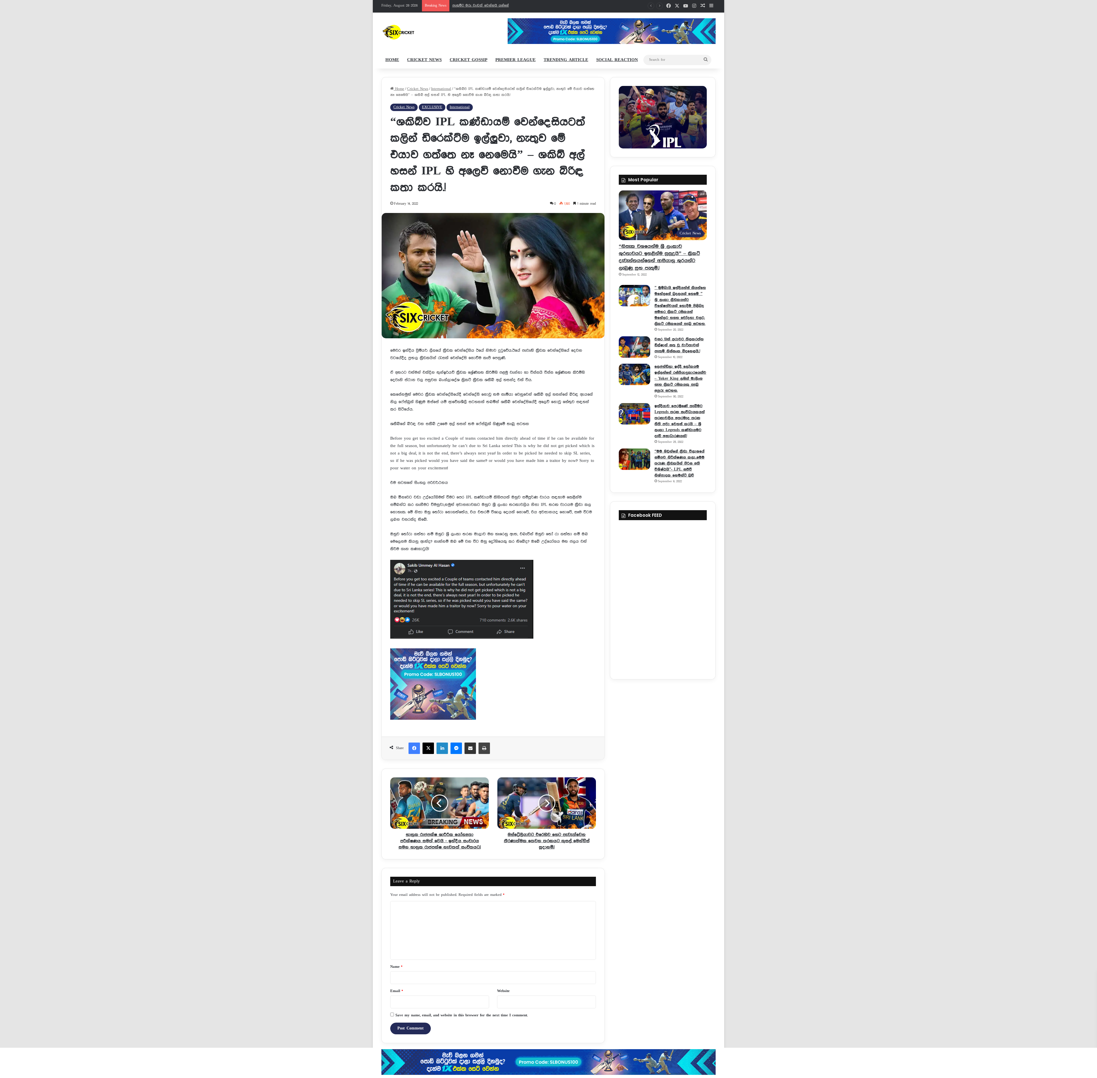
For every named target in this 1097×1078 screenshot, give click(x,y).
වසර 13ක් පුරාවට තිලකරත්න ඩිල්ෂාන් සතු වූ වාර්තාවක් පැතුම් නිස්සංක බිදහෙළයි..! (679, 345)
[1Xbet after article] (493, 685)
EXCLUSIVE (432, 107)
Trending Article (566, 60)
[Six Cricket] (415, 32)
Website (503, 991)
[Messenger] (456, 748)
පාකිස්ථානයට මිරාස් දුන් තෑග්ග (476, 5)
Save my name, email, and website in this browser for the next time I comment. (461, 1015)
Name (396, 967)
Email (396, 991)
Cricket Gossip (468, 60)
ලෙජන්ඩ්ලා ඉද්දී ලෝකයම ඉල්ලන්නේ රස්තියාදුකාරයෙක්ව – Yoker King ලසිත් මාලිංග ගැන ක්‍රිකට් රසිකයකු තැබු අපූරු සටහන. (680, 379)
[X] (428, 748)
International (441, 89)
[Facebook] (414, 748)
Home (392, 60)
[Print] (484, 748)
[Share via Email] (470, 748)
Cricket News (424, 60)
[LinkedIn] (442, 748)
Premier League (515, 60)
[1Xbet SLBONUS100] (548, 1062)
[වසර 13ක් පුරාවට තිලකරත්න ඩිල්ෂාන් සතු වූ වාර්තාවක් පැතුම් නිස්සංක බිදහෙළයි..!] (634, 347)
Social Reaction (617, 60)
